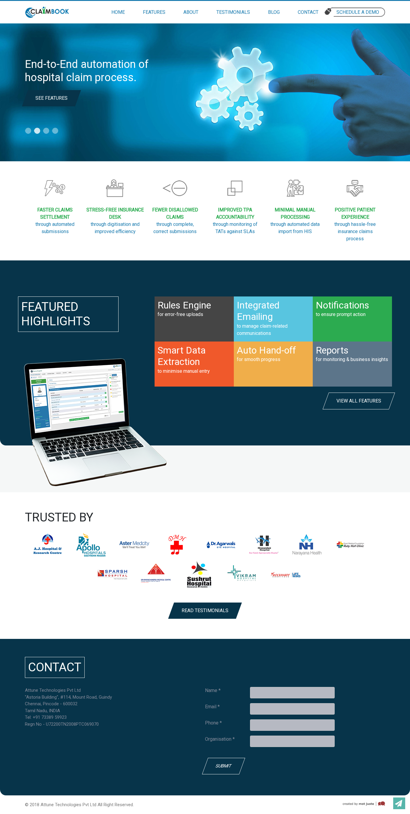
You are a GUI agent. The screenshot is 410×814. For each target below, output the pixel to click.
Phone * (213, 723)
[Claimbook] (47, 12)
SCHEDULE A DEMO (357, 12)
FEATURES (154, 12)
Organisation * (220, 739)
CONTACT (308, 12)
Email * (212, 706)
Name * (213, 690)
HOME (118, 12)
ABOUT (190, 12)
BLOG (274, 12)
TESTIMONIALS (233, 12)
